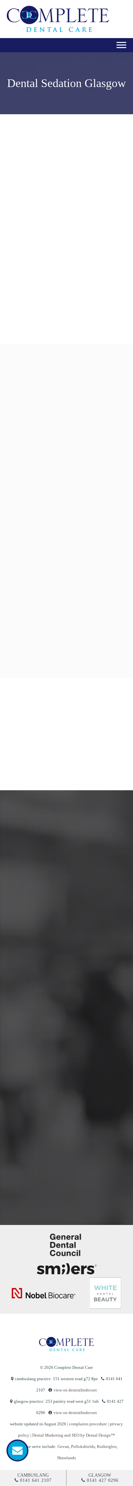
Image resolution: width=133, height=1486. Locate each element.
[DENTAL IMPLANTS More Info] (65, 647)
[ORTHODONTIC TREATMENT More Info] (65, 587)
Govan (63, 1446)
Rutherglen (107, 1446)
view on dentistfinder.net (75, 1390)
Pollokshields (83, 1446)
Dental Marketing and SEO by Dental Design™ (73, 1435)
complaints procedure (88, 1423)
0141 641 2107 (36, 1480)
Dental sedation (34, 196)
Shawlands (66, 1457)
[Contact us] (17, 1450)
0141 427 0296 (102, 1480)
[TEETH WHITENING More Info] (65, 527)
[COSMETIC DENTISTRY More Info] (65, 466)
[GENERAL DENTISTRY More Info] (65, 406)
